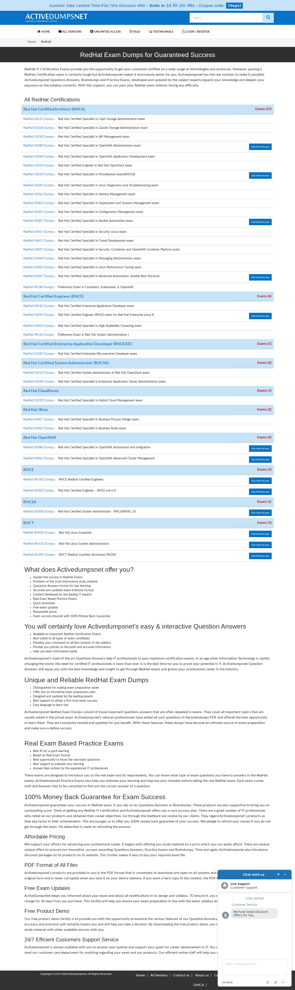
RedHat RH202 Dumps (39, 554)
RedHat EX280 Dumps (39, 145)
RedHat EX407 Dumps (39, 220)
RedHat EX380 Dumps (39, 447)
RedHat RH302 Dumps (39, 479)
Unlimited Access (107, 31)
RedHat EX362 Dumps (39, 194)
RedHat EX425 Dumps (39, 249)
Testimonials (162, 31)
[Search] (268, 18)
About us (202, 975)
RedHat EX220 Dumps (39, 400)
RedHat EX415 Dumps (39, 231)
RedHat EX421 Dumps (39, 240)
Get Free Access (260, 146)
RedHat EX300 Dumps (39, 490)
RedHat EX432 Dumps (39, 458)
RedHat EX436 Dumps (39, 325)
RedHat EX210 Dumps (39, 372)
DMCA (198, 985)
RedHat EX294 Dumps (39, 314)
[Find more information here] (254, 928)
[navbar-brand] (30, 29)
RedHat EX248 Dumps (39, 381)
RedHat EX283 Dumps (39, 353)
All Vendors (71, 31)
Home (45, 31)
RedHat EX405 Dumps (39, 212)
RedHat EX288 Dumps (39, 156)
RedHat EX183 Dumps (39, 306)
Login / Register (197, 31)
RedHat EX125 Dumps (39, 119)
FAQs (136, 31)
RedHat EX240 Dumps (39, 136)
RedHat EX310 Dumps (39, 165)
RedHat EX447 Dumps (39, 276)
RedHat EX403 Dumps (39, 203)
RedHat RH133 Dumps (39, 543)
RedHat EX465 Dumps (39, 428)
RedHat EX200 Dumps (39, 511)
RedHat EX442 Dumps (39, 267)
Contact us (181, 975)
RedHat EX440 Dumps (39, 258)
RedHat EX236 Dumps (39, 127)
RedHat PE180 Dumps (38, 287)
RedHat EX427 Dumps (39, 419)
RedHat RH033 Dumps (39, 532)
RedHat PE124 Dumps (38, 334)
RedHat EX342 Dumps (39, 185)
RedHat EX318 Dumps (39, 174)
